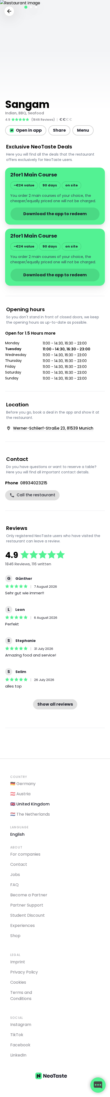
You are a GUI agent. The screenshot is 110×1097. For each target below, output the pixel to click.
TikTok (16, 1035)
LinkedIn (18, 1055)
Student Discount (27, 915)
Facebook (20, 1045)
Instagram (20, 1024)
